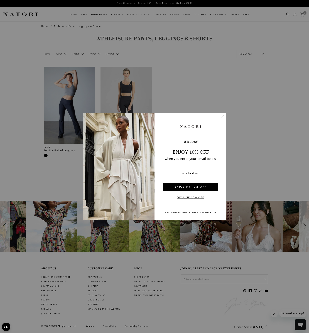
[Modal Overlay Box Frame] (154, 166)
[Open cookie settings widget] (6, 327)
